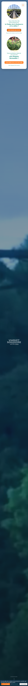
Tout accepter (6, 684)
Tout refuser (15, 684)
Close (23, 5)
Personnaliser (23, 684)
